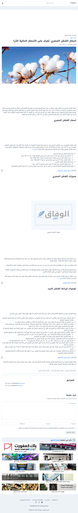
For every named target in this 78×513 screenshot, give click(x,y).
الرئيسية (74, 35)
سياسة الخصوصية (25, 500)
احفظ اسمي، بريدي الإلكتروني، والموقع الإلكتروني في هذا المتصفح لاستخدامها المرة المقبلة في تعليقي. (46, 428)
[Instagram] (36, 502)
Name (73, 424)
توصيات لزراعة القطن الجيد (57, 371)
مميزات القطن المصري (44, 371)
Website (22, 424)
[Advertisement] (39, 21)
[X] (39, 502)
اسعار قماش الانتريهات (64, 170)
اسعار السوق (68, 35)
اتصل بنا (47, 500)
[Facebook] (42, 502)
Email (48, 424)
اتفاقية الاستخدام (38, 500)
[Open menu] (3, 3)
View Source (22, 383)
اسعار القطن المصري (70, 371)
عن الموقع (55, 500)
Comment (72, 404)
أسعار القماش (67, 283)
